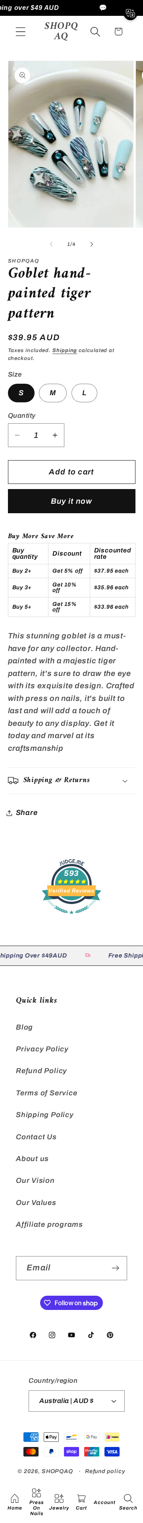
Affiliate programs (49, 1224)
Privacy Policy (42, 1049)
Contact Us (36, 1137)
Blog (24, 1027)
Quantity (22, 415)
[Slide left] (51, 244)
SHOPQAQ (57, 1471)
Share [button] (27, 813)
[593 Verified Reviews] (71, 918)
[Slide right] (91, 244)
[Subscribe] (115, 1268)
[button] (20, 31)
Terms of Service (46, 1093)
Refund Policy (41, 1071)
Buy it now (72, 501)
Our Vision (35, 1180)
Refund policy (105, 1471)
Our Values (36, 1203)
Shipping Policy (45, 1115)
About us (32, 1159)
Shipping (64, 350)
